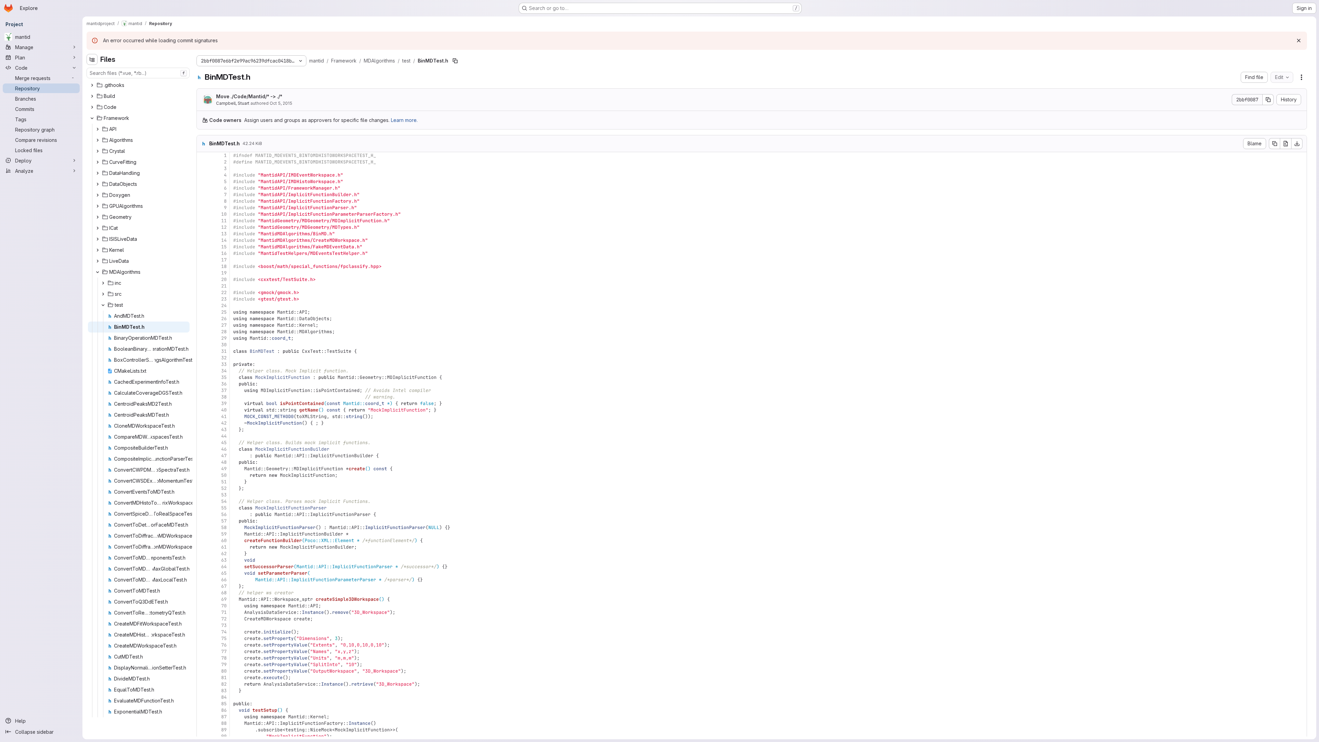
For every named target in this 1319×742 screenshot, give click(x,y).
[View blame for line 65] (203, 573)
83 (224, 691)
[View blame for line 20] (203, 279)
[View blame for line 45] (203, 442)
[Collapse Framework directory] (92, 118)
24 (224, 305)
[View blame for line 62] (203, 553)
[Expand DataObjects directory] (97, 184)
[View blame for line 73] (203, 625)
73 (224, 625)
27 (224, 325)
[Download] (1297, 143)
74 (224, 632)
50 (224, 475)
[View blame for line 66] (203, 579)
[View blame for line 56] (203, 514)
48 (224, 462)
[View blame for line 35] (203, 377)
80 (224, 671)
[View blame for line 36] (203, 384)
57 (224, 521)
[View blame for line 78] (203, 658)
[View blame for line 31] (203, 351)
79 (224, 664)
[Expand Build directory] (92, 96)
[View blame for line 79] (203, 664)
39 (224, 403)
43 (224, 429)
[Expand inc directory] (103, 283)
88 (224, 723)
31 (224, 351)
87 (224, 717)
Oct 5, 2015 (281, 103)
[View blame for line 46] (203, 449)
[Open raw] (1285, 143)
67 (224, 586)
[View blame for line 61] (203, 547)
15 (224, 247)
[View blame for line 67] (203, 586)
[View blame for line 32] (203, 358)
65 (224, 573)
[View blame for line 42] (203, 423)
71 (224, 612)
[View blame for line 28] (203, 331)
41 (224, 416)
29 (224, 338)
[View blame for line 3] (203, 168)
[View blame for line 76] (203, 645)
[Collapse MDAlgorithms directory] (97, 272)
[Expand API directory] (97, 129)
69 (224, 599)
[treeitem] (139, 85)
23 (224, 299)
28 (224, 332)
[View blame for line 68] (203, 592)
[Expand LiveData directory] (97, 261)
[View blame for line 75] (203, 638)
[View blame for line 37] (203, 390)
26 (224, 319)
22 (224, 292)
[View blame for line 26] (203, 318)
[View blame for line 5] (203, 181)
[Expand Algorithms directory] (97, 140)
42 (224, 423)
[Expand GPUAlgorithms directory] (97, 206)
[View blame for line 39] (203, 403)
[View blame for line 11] (203, 220)
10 (224, 214)
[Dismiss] (1299, 40)
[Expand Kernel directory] (97, 250)
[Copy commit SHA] (1268, 99)
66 (224, 580)
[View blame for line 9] (203, 207)
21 (224, 286)
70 (224, 606)
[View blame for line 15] (203, 247)
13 (224, 234)
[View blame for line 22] (203, 292)
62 (224, 553)
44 (224, 436)
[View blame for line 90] (203, 736)
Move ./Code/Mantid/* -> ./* (249, 96)
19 (224, 273)
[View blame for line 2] (203, 162)
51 (224, 482)
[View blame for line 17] (203, 260)
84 (224, 697)
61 (224, 547)
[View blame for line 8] (203, 201)
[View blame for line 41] (203, 416)
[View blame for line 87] (203, 716)
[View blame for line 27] (203, 325)
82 (224, 684)
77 (224, 651)
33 (224, 364)
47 (224, 456)
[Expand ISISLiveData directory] (97, 239)
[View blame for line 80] (203, 671)
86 (224, 710)
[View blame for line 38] (203, 397)
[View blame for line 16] (203, 253)
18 (224, 266)
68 (224, 593)
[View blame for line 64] (203, 566)
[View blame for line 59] (203, 534)
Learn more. (404, 120)
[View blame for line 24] (203, 305)
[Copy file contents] (1274, 143)
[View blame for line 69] (203, 599)
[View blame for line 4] (203, 175)
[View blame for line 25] (203, 312)
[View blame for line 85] (203, 703)
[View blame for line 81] (203, 677)
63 (224, 560)
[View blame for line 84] (203, 697)
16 (224, 253)
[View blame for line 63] (203, 560)
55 (224, 508)
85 (224, 704)
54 (224, 501)
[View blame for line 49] (203, 468)
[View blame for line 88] (203, 723)
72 (224, 619)
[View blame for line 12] (203, 227)
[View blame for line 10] (203, 214)
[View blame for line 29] (203, 338)
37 (224, 390)
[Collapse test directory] (103, 305)
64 (224, 567)
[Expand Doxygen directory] (97, 195)
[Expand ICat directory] (97, 228)
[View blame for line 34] (203, 371)
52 (224, 488)
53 (224, 495)
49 (224, 469)
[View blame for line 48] (203, 462)
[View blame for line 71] (203, 612)
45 (224, 443)
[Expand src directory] (103, 294)
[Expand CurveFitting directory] (97, 162)
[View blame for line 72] (203, 619)
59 (224, 534)
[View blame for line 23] (203, 299)
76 (224, 645)
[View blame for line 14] (203, 240)
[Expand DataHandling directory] (97, 173)
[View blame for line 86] (203, 710)
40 (224, 410)
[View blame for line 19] (203, 273)
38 (224, 397)
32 (224, 358)
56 (224, 514)
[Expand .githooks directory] (92, 85)
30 (224, 345)
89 (224, 730)
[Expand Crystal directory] (97, 151)
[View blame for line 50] (203, 475)
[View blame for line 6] (203, 188)
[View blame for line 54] (203, 501)
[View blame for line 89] (203, 730)
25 (224, 312)
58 (224, 527)
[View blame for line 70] (203, 606)
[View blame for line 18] (203, 266)
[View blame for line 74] (203, 632)
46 (224, 449)
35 (224, 377)
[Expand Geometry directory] (97, 217)
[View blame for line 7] (203, 194)
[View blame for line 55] (203, 508)
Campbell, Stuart (232, 103)
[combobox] (138, 73)
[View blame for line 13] (203, 234)
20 (224, 279)
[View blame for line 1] (203, 155)
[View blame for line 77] (203, 651)
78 (224, 658)
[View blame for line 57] (203, 521)
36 (224, 384)
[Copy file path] (455, 60)
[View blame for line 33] (203, 364)
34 (224, 371)
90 (224, 736)
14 (224, 240)
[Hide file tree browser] (92, 59)
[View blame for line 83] (203, 690)
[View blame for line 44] (203, 436)
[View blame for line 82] (203, 684)
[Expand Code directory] (92, 107)
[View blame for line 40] (203, 410)
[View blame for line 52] (203, 488)
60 (224, 540)
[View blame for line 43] (203, 429)
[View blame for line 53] (203, 495)
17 (224, 260)
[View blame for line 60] (203, 540)
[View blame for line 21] (203, 286)
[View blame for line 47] (203, 455)
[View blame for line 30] (203, 344)
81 (224, 678)
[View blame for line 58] (203, 527)
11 (224, 221)
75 (224, 638)
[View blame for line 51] (203, 482)
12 (224, 227)
